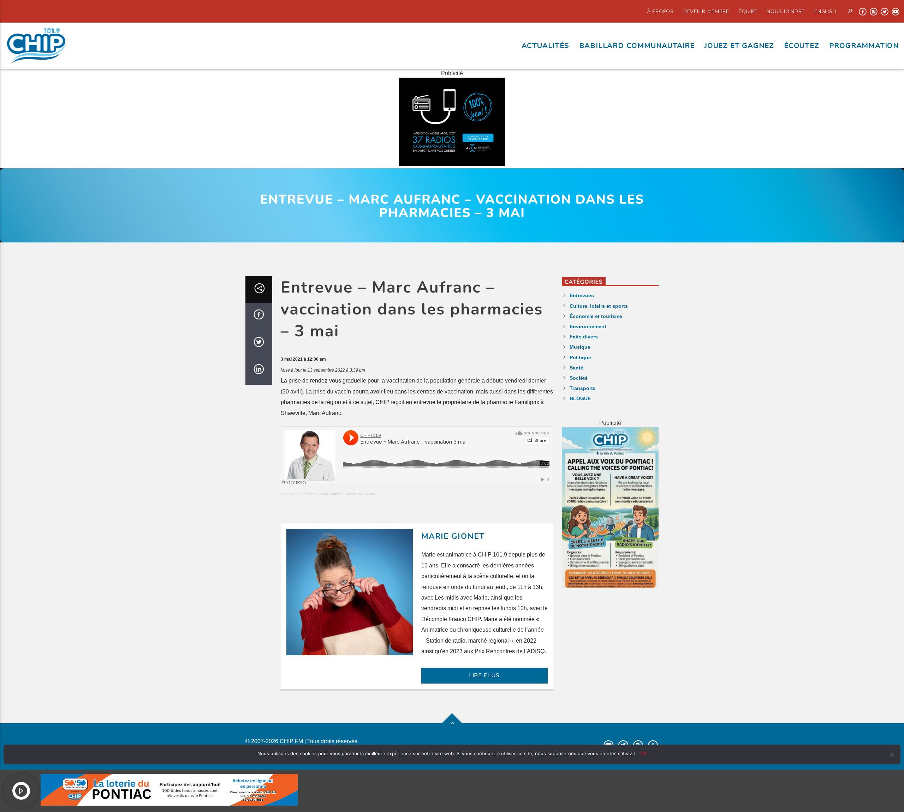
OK (643, 753)
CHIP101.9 (290, 494)
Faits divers (584, 336)
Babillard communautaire (637, 45)
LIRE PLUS (484, 675)
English (825, 11)
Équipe (748, 11)
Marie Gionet (453, 536)
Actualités (545, 45)
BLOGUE (580, 398)
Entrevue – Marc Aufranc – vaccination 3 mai (338, 494)
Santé (576, 368)
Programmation (864, 45)
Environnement (588, 326)
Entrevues (582, 295)
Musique (580, 347)
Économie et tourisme (596, 316)
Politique (580, 357)
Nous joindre (786, 11)
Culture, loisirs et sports (599, 306)
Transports (583, 388)
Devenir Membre (706, 11)
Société (579, 378)
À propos (660, 11)
